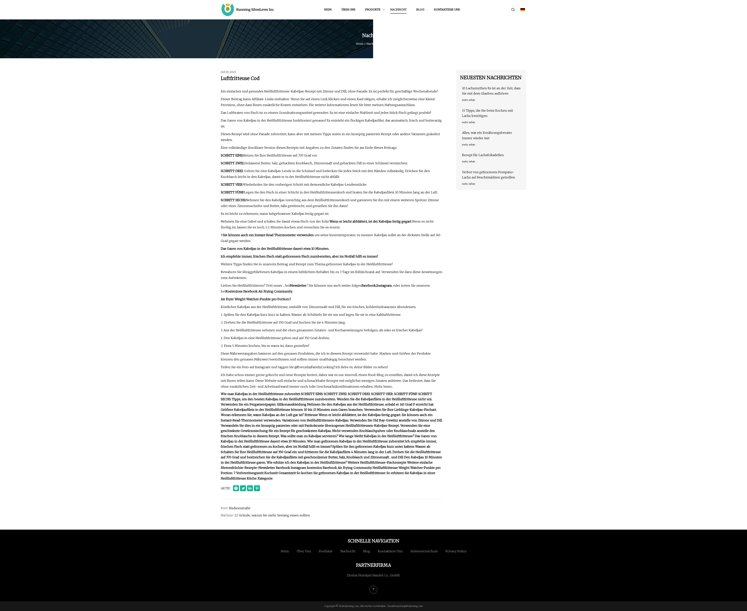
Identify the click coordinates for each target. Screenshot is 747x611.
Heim (328, 9)
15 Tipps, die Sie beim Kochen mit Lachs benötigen (487, 113)
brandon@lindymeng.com (408, 606)
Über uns (348, 9)
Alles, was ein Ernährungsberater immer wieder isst (487, 135)
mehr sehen (468, 99)
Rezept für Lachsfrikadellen (483, 155)
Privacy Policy (455, 551)
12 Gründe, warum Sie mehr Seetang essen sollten (272, 515)
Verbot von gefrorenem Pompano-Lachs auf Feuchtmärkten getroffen (488, 174)
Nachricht (398, 9)
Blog (420, 9)
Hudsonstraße (239, 508)
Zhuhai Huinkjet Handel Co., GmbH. (373, 575)
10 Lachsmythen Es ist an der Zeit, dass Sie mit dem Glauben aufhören (491, 90)
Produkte (373, 9)
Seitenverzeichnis (424, 551)
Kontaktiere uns (447, 9)
